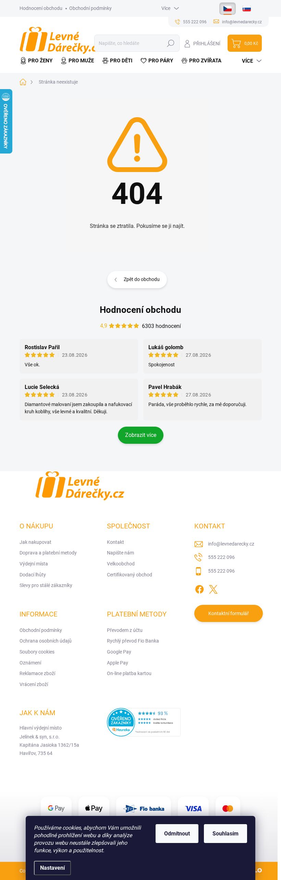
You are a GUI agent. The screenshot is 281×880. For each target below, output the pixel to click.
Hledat (170, 43)
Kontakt (115, 542)
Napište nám (120, 552)
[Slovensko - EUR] (247, 8)
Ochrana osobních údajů (46, 641)
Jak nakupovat (35, 542)
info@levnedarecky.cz (231, 544)
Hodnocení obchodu (41, 8)
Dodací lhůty (33, 574)
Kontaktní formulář (228, 613)
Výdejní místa (34, 563)
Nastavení (52, 868)
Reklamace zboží (37, 673)
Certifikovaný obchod (129, 574)
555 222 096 (221, 557)
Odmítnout (177, 833)
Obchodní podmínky (90, 8)
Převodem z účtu (125, 630)
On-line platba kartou (129, 673)
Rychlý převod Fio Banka (133, 641)
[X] (213, 588)
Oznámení (30, 662)
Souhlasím (225, 833)
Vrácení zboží (34, 684)
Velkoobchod (121, 563)
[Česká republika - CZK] (227, 8)
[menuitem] (38, 60)
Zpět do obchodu (142, 279)
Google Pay (119, 652)
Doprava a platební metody (48, 552)
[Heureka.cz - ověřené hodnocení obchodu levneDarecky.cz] (144, 722)
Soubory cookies (37, 652)
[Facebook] (199, 588)
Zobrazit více (140, 435)
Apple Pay (117, 662)
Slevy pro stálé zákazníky (46, 585)
